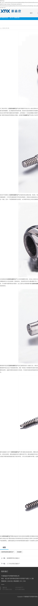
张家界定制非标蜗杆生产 (7, 552)
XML (24, 581)
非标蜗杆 (19, 552)
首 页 (11, 17)
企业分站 (10, 581)
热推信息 (16, 17)
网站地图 (16, 581)
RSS (21, 581)
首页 (31, 13)
